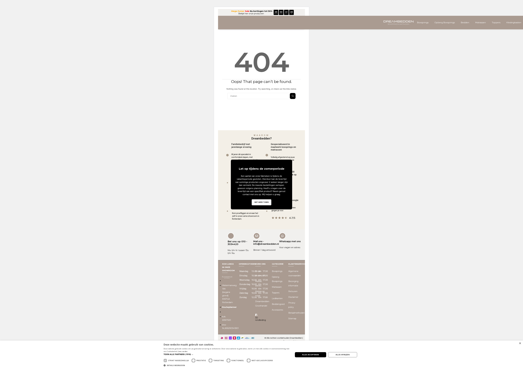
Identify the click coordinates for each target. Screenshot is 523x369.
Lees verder (183, 351)
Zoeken (293, 96)
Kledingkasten (513, 22)
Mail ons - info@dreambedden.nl (266, 242)
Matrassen (480, 22)
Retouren (292, 291)
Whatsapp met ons (290, 241)
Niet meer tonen (261, 202)
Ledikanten (277, 298)
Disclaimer (293, 297)
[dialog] (261, 354)
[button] (227, 354)
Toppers (496, 22)
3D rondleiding (260, 319)
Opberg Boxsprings (444, 22)
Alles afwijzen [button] (343, 355)
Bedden (465, 22)
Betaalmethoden (296, 313)
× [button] (520, 343)
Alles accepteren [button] (310, 355)
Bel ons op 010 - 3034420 (237, 243)
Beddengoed (278, 304)
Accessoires (277, 310)
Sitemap (292, 318)
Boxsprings (422, 22)
